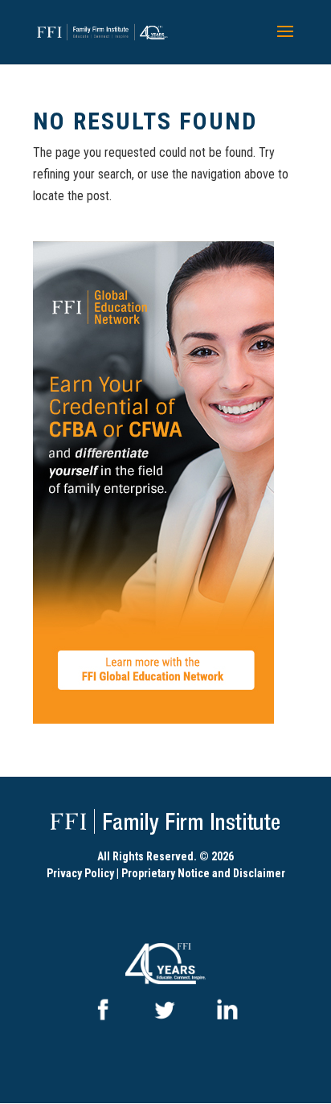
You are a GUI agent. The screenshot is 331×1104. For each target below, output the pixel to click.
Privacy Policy (80, 873)
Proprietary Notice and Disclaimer (203, 873)
